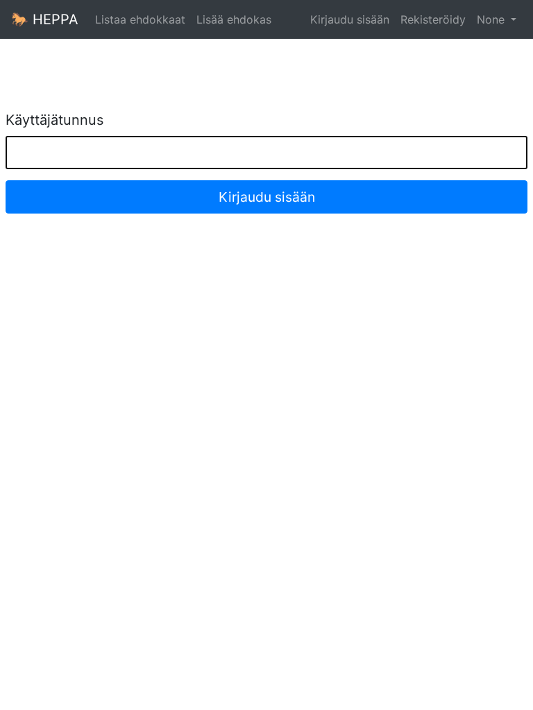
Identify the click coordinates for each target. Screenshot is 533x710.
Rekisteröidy (433, 19)
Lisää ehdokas (233, 19)
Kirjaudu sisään (349, 19)
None (492, 19)
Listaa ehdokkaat (140, 19)
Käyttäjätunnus (54, 120)
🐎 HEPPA (44, 19)
